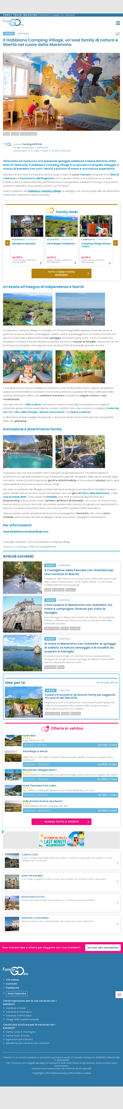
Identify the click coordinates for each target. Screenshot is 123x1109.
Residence (18, 239)
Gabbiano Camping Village (44, 191)
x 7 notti (107, 779)
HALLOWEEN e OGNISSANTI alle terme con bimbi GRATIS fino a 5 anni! (58, 790)
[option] (6, 134)
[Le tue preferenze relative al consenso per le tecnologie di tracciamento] (3, 832)
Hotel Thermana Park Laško (39, 785)
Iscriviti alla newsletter (103, 947)
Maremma (23, 33)
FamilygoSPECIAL (32, 144)
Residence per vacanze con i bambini (27, 1043)
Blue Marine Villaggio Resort (40, 770)
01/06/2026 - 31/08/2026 (36, 764)
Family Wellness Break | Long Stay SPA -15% (45, 806)
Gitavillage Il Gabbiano (61, 243)
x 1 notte (107, 795)
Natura (15, 133)
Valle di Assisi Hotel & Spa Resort (43, 801)
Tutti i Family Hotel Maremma (61, 273)
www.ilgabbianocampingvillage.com (25, 531)
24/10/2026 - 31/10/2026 (36, 795)
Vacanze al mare (16, 1008)
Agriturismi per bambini (19, 1039)
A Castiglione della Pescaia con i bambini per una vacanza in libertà (79, 572)
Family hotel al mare (17, 1035)
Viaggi (8, 33)
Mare (6, 133)
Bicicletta (75, 628)
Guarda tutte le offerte (61, 821)
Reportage (58, 589)
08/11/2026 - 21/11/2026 (35, 745)
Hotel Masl (29, 735)
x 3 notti (107, 745)
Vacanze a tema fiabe (19, 1015)
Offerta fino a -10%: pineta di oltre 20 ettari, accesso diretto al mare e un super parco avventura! (68, 758)
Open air (70, 589)
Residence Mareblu (24, 243)
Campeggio (88, 239)
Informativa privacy (56, 1072)
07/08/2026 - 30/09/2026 (37, 810)
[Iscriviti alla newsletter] (119, 995)
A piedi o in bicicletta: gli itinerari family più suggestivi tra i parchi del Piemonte (80, 696)
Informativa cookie (80, 1072)
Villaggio (53, 239)
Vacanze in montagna (19, 1011)
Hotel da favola (28, 133)
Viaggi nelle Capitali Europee (22, 1019)
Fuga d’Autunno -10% (34, 740)
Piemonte (65, 690)
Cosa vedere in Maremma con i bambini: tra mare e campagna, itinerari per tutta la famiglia (78, 609)
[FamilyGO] (13, 23)
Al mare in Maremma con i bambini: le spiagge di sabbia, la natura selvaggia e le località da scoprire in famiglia (80, 648)
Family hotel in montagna (20, 1031)
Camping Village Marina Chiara (96, 245)
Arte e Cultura (52, 628)
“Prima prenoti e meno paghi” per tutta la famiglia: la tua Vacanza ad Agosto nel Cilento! (70, 774)
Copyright (38, 1072)
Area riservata (17, 993)
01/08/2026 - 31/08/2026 (36, 779)
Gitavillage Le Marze (35, 751)
